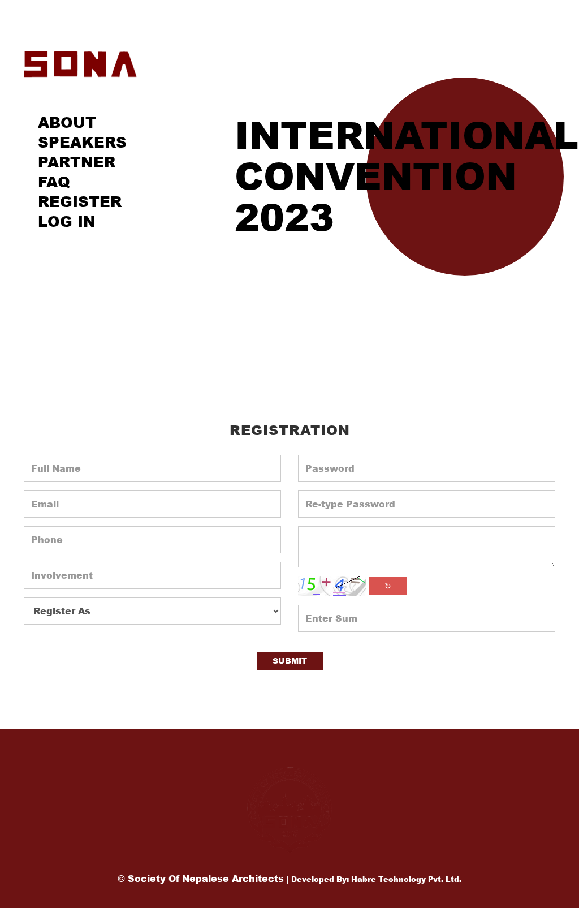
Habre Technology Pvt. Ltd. (406, 879)
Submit (290, 660)
